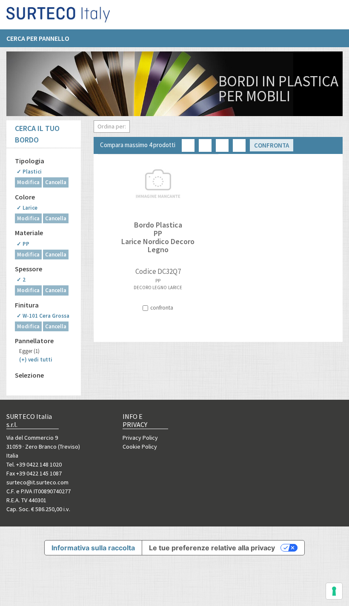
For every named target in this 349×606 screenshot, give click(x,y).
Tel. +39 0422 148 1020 (34, 464)
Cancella (55, 182)
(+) (35, 359)
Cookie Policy (140, 446)
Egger (29, 351)
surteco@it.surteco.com (37, 482)
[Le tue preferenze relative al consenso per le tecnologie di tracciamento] (334, 591)
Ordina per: (111, 126)
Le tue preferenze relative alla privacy (212, 547)
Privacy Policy (140, 437)
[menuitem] (42, 38)
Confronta (271, 145)
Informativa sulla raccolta (93, 547)
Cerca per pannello (37, 38)
